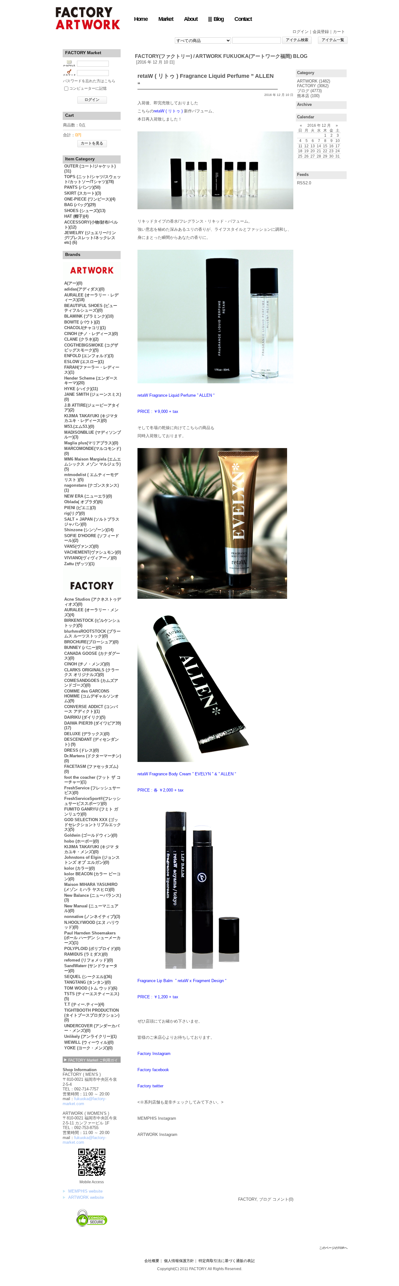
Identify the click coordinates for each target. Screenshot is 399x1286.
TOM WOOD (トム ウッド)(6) (90, 988)
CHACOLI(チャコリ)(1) (85, 327)
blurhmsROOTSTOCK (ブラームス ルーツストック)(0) (92, 634)
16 (331, 146)
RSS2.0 (304, 183)
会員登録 (321, 31)
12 (306, 146)
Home (140, 19)
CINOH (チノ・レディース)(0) (91, 333)
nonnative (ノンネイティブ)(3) (92, 916)
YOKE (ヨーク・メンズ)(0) (88, 1048)
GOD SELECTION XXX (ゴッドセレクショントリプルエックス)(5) (92, 824)
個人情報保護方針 (179, 1261)
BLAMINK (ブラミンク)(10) (88, 316)
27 (312, 156)
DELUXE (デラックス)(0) (86, 733)
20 (312, 151)
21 (319, 151)
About (190, 19)
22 (325, 151)
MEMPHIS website (85, 1191)
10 (337, 141)
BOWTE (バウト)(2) (82, 322)
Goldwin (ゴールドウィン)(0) (90, 835)
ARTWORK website (86, 1197)
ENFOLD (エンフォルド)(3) (88, 355)
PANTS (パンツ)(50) (82, 187)
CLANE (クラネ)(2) (81, 339)
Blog (219, 19)
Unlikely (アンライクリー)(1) (90, 1036)
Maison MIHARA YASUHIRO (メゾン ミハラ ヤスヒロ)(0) (91, 887)
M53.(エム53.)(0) (79, 426)
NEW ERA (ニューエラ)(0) (88, 496)
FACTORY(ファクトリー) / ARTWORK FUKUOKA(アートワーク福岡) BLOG (221, 56)
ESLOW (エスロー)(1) (84, 361)
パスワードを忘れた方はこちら (89, 81)
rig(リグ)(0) (74, 513)
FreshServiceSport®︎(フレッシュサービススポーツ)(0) (92, 801)
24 (337, 151)
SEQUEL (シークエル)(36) (88, 976)
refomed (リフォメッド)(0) (88, 960)
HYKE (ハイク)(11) (81, 388)
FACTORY (306, 85)
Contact (242, 19)
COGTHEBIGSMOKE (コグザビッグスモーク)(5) (91, 347)
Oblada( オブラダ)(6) (83, 501)
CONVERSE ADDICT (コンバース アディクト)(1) (91, 709)
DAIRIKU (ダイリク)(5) (84, 717)
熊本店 (303, 95)
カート (339, 31)
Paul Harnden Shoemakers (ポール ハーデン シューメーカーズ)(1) (92, 938)
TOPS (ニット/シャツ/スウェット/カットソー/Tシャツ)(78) (92, 179)
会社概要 (151, 1261)
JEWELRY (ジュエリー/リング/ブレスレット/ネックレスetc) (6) (90, 237)
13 (312, 146)
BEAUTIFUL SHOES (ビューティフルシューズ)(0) (90, 308)
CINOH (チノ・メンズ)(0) (87, 664)
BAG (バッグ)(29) (80, 204)
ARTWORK (307, 81)
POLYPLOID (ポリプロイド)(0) (92, 948)
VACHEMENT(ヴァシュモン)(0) (92, 552)
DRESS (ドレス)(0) (81, 750)
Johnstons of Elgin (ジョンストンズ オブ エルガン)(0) (92, 860)
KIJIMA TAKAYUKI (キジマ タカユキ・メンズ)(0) (91, 849)
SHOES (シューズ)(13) (84, 210)
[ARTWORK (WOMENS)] (92, 278)
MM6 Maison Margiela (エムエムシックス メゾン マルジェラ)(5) (92, 464)
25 (300, 156)
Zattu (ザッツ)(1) (79, 563)
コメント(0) (282, 1199)
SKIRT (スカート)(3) (82, 193)
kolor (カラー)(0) (79, 868)
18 (300, 151)
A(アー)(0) (73, 283)
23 (331, 151)
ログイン (300, 31)
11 (300, 146)
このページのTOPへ (333, 1248)
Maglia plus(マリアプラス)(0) (91, 443)
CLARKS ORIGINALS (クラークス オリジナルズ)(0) (91, 672)
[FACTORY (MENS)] (92, 594)
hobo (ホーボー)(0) (81, 841)
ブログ (303, 90)
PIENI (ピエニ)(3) (80, 507)
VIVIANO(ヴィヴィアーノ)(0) (90, 558)
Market (165, 19)
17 (337, 146)
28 (319, 156)
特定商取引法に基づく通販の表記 (227, 1261)
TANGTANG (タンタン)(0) (87, 982)
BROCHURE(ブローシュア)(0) (91, 642)
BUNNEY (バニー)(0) (83, 647)
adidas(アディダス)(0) (84, 289)
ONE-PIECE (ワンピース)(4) (89, 199)
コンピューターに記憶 (88, 88)
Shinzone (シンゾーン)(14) (88, 529)
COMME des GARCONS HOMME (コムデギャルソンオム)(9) (91, 696)
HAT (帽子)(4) (76, 216)
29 (325, 156)
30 (331, 156)
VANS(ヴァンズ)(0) (81, 546)
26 (306, 156)
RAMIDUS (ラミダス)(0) (86, 954)
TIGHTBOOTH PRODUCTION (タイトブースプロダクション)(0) (91, 1015)
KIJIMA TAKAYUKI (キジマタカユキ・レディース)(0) (91, 418)
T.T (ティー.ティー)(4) (84, 1004)
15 (325, 146)
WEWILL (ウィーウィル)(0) (88, 1042)
